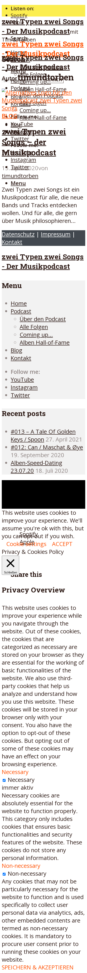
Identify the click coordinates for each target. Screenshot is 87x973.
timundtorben (20, 176)
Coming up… (36, 335)
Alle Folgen (34, 327)
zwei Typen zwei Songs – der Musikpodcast (34, 142)
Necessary (21, 780)
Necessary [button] (15, 772)
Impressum (55, 234)
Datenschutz (18, 234)
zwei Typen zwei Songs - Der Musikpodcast (43, 26)
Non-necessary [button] (21, 866)
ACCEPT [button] (62, 544)
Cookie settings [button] (26, 544)
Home (19, 303)
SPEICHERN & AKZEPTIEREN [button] (38, 967)
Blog (16, 124)
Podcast (20, 88)
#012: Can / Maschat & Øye (47, 447)
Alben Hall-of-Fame (43, 117)
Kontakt (12, 242)
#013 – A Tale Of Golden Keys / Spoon (43, 435)
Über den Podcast (43, 319)
